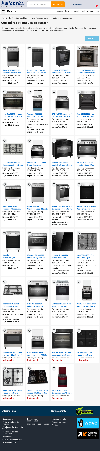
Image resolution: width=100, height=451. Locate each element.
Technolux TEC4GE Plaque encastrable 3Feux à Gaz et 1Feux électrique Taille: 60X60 (37, 391)
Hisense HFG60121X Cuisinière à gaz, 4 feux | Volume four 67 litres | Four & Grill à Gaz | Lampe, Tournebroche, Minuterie (37, 207)
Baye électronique (13, 75)
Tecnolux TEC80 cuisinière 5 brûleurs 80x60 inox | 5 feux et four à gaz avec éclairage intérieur (12, 353)
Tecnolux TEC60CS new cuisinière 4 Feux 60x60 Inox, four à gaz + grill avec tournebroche (86, 71)
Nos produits (7, 419)
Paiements (7, 437)
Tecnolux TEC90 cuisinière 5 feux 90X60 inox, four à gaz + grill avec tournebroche (12, 115)
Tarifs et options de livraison (10, 423)
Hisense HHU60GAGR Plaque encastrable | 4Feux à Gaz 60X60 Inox (11, 305)
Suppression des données (38, 424)
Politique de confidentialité (33, 420)
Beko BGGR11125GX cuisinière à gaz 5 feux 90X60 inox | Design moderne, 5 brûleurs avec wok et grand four (87, 164)
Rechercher (58, 4)
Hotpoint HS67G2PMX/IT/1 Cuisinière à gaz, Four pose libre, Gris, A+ (11, 256)
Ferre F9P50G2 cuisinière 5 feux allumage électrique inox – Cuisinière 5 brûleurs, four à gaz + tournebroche (37, 164)
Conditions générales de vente (12, 428)
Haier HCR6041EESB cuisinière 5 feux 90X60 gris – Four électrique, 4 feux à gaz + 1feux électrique (36, 353)
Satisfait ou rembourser (12, 440)
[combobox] (37, 4)
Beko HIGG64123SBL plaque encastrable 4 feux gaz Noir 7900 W (87, 353)
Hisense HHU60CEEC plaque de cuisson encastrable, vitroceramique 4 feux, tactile (61, 256)
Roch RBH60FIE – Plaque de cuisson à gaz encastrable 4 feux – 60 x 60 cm (86, 256)
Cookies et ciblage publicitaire (10, 433)
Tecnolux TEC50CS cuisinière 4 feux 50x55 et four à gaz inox (37, 115)
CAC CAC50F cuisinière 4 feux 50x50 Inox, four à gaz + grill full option (86, 305)
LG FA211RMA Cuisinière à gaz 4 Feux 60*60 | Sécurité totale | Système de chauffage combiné (62, 305)
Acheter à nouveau (90, 11)
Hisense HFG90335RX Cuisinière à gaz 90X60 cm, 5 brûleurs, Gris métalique (36, 256)
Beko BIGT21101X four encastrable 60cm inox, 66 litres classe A (87, 115)
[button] (94, 4)
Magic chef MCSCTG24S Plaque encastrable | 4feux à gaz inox (12, 391)
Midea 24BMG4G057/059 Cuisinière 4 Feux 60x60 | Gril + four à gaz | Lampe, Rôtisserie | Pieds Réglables (62, 207)
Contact (55, 425)
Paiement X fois (9, 443)
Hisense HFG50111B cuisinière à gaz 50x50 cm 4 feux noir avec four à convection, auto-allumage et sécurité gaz (62, 71)
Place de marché (59, 419)
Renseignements (59, 422)
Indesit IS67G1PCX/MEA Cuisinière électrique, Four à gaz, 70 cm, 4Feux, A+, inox (87, 207)
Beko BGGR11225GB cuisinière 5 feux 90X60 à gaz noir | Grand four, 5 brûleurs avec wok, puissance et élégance (62, 164)
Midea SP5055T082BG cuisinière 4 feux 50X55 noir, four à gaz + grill (36, 71)
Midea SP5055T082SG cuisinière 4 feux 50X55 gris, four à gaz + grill (11, 71)
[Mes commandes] (90, 4)
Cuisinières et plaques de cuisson (24, 23)
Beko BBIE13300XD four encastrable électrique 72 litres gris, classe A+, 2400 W (62, 353)
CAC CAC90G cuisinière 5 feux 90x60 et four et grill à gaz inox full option (62, 115)
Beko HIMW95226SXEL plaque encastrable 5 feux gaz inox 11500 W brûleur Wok (12, 164)
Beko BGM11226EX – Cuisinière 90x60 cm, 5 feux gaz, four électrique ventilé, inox (37, 305)
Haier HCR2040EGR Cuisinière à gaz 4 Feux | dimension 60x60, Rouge (61, 391)
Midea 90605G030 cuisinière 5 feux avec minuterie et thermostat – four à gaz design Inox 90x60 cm (12, 207)
